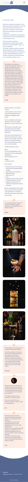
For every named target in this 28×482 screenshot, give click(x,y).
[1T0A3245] (14, 245)
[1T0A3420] (14, 339)
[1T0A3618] (14, 277)
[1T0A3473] (14, 308)
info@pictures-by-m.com (8, 474)
